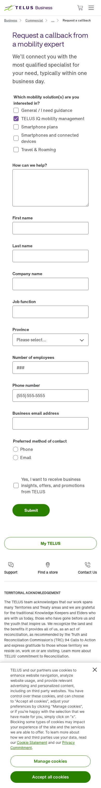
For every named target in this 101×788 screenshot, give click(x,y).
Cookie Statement (32, 742)
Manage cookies (50, 761)
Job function (24, 301)
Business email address (35, 413)
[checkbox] (50, 110)
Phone (26, 449)
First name (22, 218)
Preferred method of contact (40, 441)
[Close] (94, 669)
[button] (91, 7)
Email (25, 457)
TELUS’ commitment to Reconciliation (36, 656)
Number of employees (33, 357)
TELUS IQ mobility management (52, 118)
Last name (22, 246)
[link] (10, 20)
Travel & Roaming (38, 149)
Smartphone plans (39, 127)
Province (20, 329)
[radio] (50, 449)
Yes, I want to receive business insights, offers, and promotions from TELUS (53, 485)
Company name (27, 274)
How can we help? (29, 165)
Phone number (26, 385)
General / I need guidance (46, 110)
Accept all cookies (50, 776)
